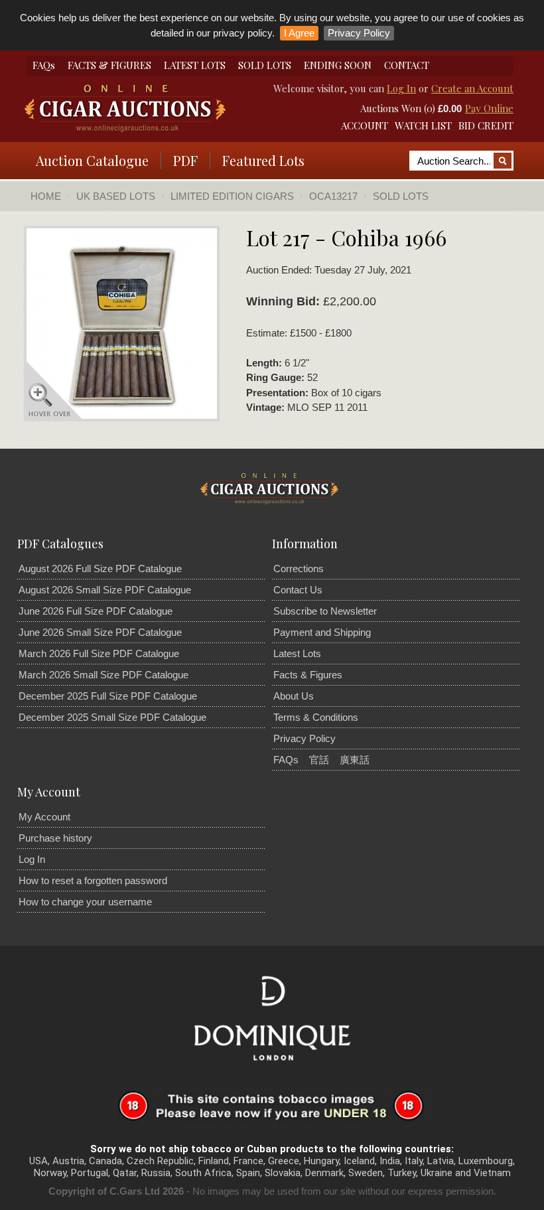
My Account (44, 816)
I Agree (299, 32)
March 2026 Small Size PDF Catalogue (103, 674)
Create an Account (472, 88)
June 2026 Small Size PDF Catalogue (100, 632)
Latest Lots (297, 653)
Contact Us (297, 589)
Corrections (298, 568)
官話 (319, 759)
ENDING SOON (338, 65)
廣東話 (355, 759)
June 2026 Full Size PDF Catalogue (95, 611)
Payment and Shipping (322, 632)
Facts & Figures (307, 674)
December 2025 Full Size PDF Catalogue (108, 696)
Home (46, 196)
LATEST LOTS (195, 65)
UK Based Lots (115, 196)
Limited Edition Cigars (232, 196)
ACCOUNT (364, 125)
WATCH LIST (423, 125)
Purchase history (55, 838)
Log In (401, 88)
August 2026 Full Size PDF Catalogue (100, 568)
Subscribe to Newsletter (325, 611)
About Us (293, 696)
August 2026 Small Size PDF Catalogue (105, 589)
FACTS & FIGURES (109, 65)
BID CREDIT (485, 125)
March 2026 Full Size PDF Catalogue (99, 653)
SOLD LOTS (264, 65)
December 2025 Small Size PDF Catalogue (112, 717)
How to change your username (85, 901)
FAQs (44, 65)
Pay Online (489, 108)
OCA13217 (333, 196)
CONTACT (406, 65)
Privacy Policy (359, 32)
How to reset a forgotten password (93, 880)
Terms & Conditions (315, 717)
